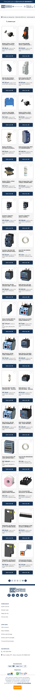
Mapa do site (4, 613)
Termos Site (4, 617)
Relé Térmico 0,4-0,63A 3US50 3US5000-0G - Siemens (25, 319)
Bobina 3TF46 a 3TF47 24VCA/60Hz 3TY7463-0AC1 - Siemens (25, 113)
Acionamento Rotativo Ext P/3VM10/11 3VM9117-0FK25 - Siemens (25, 560)
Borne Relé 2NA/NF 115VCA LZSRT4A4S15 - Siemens (25, 44)
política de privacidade (24, 683)
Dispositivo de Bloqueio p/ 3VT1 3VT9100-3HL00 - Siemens (9, 526)
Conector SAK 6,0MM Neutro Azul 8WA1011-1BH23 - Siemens (8, 113)
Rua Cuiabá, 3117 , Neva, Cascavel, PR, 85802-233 (16, 655)
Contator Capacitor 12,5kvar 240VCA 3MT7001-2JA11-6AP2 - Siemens (8, 216)
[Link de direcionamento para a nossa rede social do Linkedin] (17, 595)
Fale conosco (5, 627)
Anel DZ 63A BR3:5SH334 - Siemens (26, 457)
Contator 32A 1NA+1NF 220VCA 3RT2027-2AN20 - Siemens (9, 251)
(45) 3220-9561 (7, 651)
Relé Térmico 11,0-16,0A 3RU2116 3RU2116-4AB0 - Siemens (25, 354)
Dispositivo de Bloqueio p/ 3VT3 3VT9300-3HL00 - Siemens (9, 560)
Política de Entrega (6, 634)
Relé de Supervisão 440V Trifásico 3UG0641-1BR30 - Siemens (26, 182)
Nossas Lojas (4, 610)
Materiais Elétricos (20, 17)
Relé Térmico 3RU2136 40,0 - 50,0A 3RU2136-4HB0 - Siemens (25, 423)
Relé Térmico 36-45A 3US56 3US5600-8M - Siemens (8, 423)
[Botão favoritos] (14, 28)
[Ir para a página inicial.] (6, 6)
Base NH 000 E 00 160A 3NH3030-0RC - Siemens (9, 388)
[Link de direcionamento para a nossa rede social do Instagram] (13, 595)
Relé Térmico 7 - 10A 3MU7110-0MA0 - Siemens (26, 388)
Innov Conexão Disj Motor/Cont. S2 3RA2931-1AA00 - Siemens (25, 492)
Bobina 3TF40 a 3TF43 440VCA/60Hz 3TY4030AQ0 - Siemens (8, 182)
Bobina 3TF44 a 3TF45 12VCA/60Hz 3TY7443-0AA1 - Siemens (8, 44)
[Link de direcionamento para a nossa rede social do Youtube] (26, 595)
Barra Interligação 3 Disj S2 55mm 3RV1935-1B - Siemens (25, 526)
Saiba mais (8, 56)
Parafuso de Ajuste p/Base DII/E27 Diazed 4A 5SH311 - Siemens (8, 492)
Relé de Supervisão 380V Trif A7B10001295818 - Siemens (26, 147)
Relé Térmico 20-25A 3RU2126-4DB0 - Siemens (9, 285)
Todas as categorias (8, 17)
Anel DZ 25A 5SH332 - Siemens (25, 251)
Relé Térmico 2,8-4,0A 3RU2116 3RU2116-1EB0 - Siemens (25, 285)
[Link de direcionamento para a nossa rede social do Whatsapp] (21, 595)
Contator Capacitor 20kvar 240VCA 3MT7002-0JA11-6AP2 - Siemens (25, 216)
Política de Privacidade (7, 637)
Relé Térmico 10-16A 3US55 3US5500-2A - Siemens (7, 354)
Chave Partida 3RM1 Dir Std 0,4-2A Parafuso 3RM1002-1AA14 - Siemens (8, 319)
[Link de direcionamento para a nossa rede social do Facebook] (9, 595)
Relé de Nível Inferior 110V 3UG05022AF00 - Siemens (8, 78)
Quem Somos (5, 606)
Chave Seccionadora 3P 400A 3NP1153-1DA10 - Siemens (8, 457)
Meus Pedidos (5, 630)
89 (23, 580)
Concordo (17, 687)
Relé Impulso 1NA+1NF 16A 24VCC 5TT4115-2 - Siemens (25, 78)
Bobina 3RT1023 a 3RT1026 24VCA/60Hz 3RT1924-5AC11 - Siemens (9, 147)
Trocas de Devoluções (7, 641)
